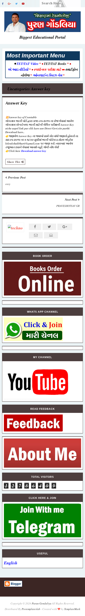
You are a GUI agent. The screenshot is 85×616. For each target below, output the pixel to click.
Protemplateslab (31, 609)
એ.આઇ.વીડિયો (18, 69)
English (10, 563)
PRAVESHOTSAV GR (68, 206)
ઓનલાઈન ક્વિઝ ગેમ (48, 75)
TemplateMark (72, 609)
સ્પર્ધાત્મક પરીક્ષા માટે (47, 69)
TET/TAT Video (27, 63)
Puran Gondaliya (41, 603)
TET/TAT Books (55, 63)
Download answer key (33, 151)
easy (7, 184)
